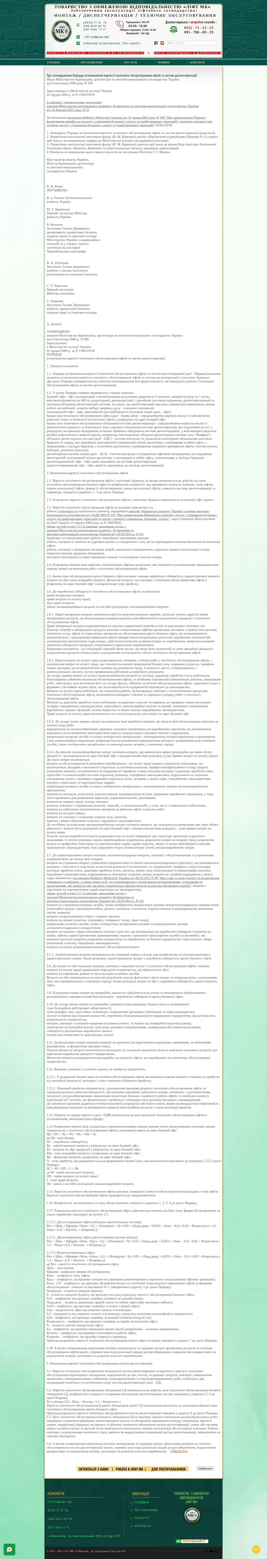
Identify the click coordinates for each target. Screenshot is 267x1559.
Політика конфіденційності (176, 1551)
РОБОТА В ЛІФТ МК (129, 1468)
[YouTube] (162, 43)
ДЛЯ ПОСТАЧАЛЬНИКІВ (168, 1468)
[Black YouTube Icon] (211, 1551)
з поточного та (67, 511)
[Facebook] (156, 43)
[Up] (256, 1549)
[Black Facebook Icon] (206, 1551)
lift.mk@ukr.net (59, 1502)
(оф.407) (122, 1551)
